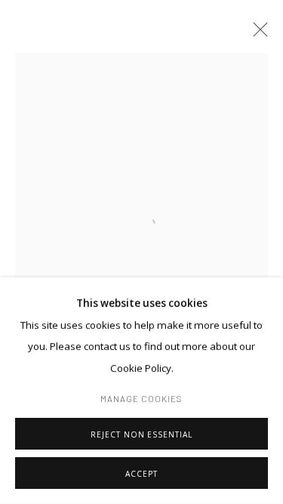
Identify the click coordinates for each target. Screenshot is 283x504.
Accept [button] (141, 473)
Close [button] (256, 34)
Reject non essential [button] (141, 434)
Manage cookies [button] (141, 398)
